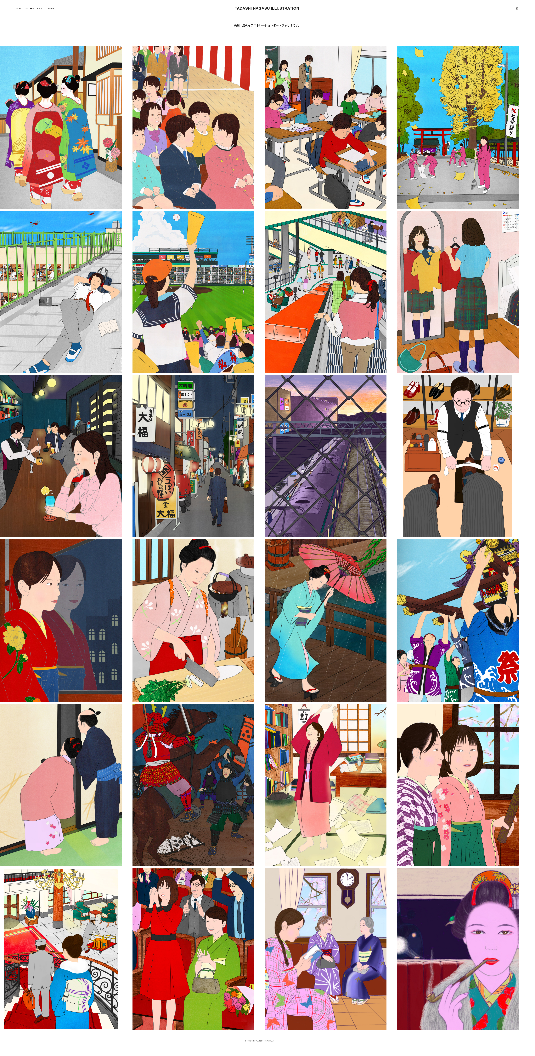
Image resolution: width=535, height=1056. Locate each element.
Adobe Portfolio (265, 1040)
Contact (51, 8)
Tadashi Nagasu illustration (267, 8)
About (40, 8)
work (19, 8)
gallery (29, 8)
